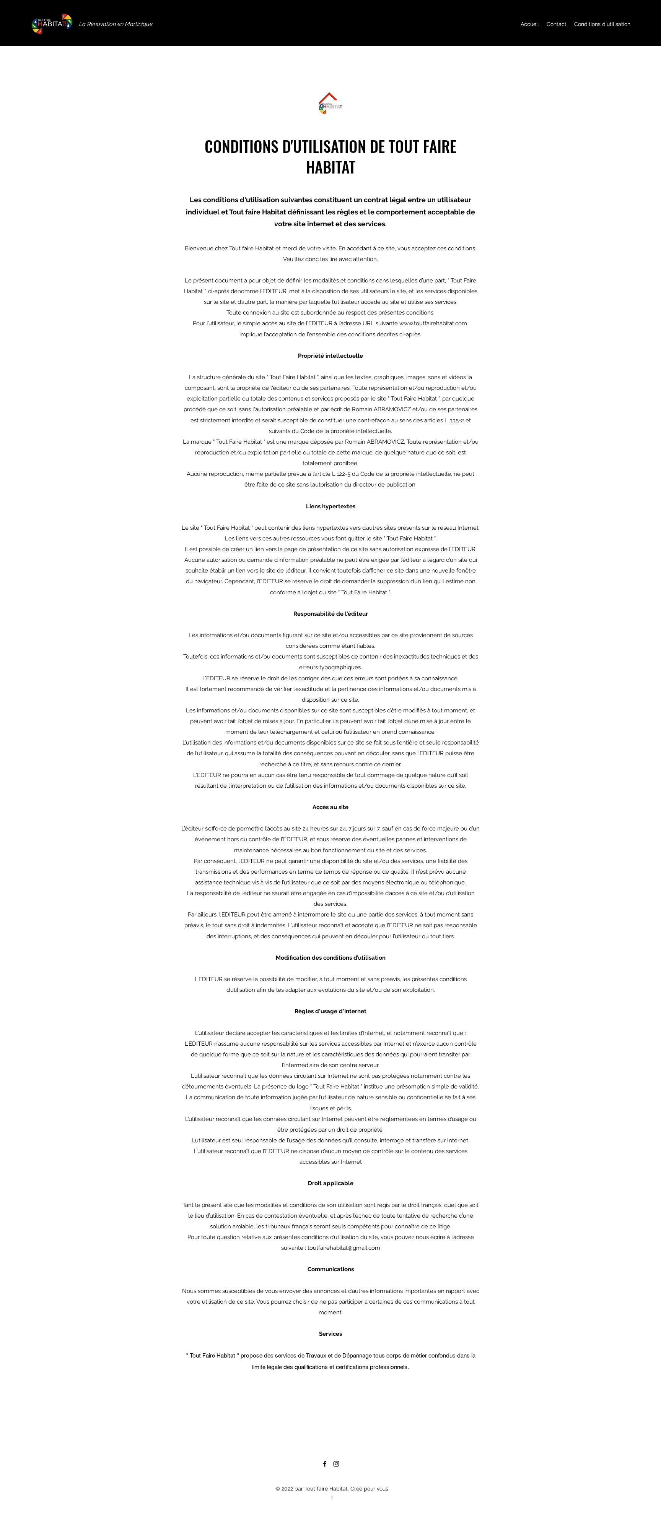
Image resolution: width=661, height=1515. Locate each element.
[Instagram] (336, 1464)
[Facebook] (325, 1464)
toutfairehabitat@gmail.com (344, 1247)
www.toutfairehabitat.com (433, 323)
